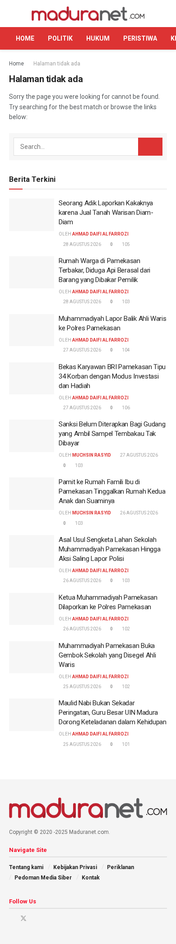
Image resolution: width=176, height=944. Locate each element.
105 (125, 244)
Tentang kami (26, 867)
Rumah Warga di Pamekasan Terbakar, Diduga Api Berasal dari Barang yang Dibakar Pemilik (104, 270)
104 (125, 349)
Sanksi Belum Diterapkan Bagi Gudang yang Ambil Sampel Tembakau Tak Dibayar (112, 433)
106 (125, 407)
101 (125, 744)
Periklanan (120, 867)
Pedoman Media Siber (43, 878)
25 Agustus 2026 (81, 686)
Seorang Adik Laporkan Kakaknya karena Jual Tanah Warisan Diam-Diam (106, 212)
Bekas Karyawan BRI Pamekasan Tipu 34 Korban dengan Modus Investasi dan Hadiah (112, 376)
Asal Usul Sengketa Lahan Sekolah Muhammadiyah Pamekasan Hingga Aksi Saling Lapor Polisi (109, 549)
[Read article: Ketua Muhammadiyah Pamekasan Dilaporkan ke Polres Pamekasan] (31, 609)
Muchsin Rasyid (91, 455)
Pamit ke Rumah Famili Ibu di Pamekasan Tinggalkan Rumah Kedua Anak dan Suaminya (112, 491)
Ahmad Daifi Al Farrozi (100, 233)
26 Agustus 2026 (138, 512)
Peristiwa (140, 38)
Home (25, 38)
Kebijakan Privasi (75, 867)
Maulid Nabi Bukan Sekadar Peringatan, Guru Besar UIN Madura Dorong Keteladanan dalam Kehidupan (113, 712)
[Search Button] (163, 13)
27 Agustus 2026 (81, 349)
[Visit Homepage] (88, 13)
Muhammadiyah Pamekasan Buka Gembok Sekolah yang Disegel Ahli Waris (107, 655)
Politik (60, 38)
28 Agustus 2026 (81, 244)
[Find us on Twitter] (23, 918)
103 (125, 301)
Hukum (98, 38)
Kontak (91, 878)
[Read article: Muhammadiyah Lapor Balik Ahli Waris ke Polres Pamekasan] (31, 330)
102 (125, 628)
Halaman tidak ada (56, 63)
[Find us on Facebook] (11, 918)
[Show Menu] (13, 13)
